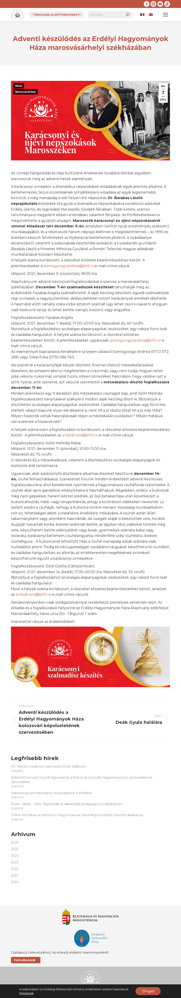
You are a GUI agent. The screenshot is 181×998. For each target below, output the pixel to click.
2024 (15, 856)
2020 (15, 882)
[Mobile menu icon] (165, 14)
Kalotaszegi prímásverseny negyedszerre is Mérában (51, 793)
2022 (15, 869)
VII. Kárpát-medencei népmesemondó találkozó (48, 766)
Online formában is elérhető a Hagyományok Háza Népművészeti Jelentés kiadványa (77, 815)
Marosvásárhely (25, 91)
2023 (15, 862)
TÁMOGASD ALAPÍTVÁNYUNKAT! (56, 14)
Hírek (18, 85)
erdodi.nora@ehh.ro (80, 435)
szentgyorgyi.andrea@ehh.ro (69, 266)
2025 (14, 849)
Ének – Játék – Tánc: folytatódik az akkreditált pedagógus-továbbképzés (66, 804)
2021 (14, 876)
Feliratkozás (23, 960)
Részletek (26, 993)
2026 (15, 842)
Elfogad (148, 991)
